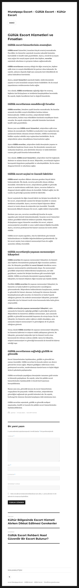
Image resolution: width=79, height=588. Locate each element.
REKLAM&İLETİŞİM (15, 570)
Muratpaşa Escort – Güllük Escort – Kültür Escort (27, 582)
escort (10, 582)
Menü (12, 23)
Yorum (11, 436)
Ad (9, 465)
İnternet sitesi (14, 484)
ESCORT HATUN (32, 412)
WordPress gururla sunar (52, 582)
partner (13, 412)
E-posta (11, 474)
